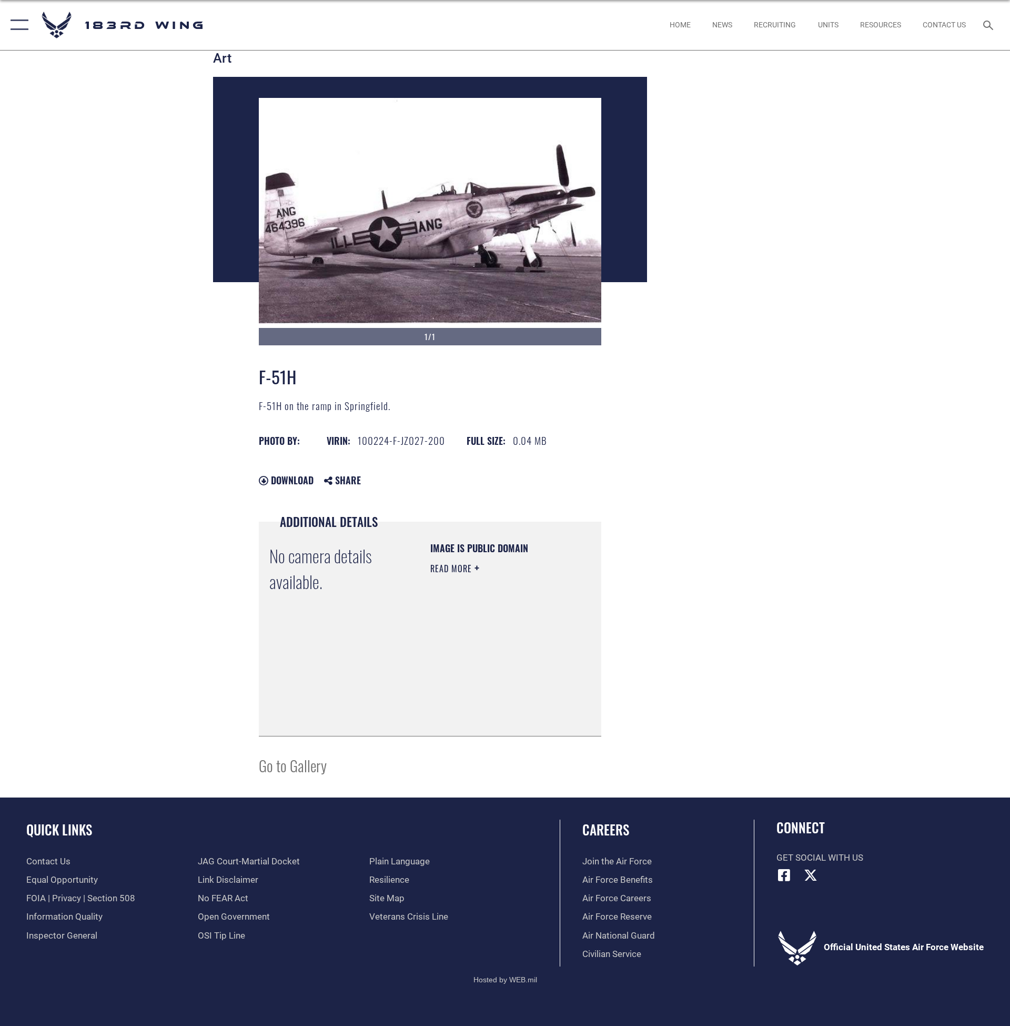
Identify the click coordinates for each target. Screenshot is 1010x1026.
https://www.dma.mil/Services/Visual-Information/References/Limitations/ (494, 701)
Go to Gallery (293, 765)
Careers (605, 829)
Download (291, 480)
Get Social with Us (819, 858)
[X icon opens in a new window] (811, 875)
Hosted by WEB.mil (505, 979)
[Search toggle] (989, 25)
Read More (452, 568)
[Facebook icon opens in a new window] (784, 875)
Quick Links (59, 829)
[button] (17, 25)
